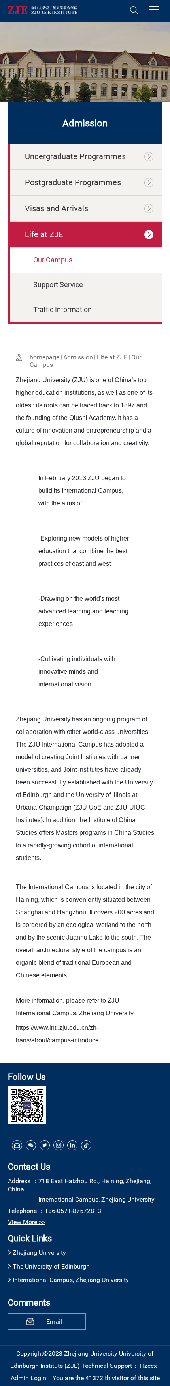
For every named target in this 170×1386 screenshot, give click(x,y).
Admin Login (28, 1378)
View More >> (26, 1222)
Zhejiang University (39, 1252)
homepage (44, 357)
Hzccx (148, 1365)
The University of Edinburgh (51, 1266)
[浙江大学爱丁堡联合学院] (42, 9)
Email (54, 1321)
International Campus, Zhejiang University (71, 1280)
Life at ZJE (112, 357)
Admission (78, 357)
